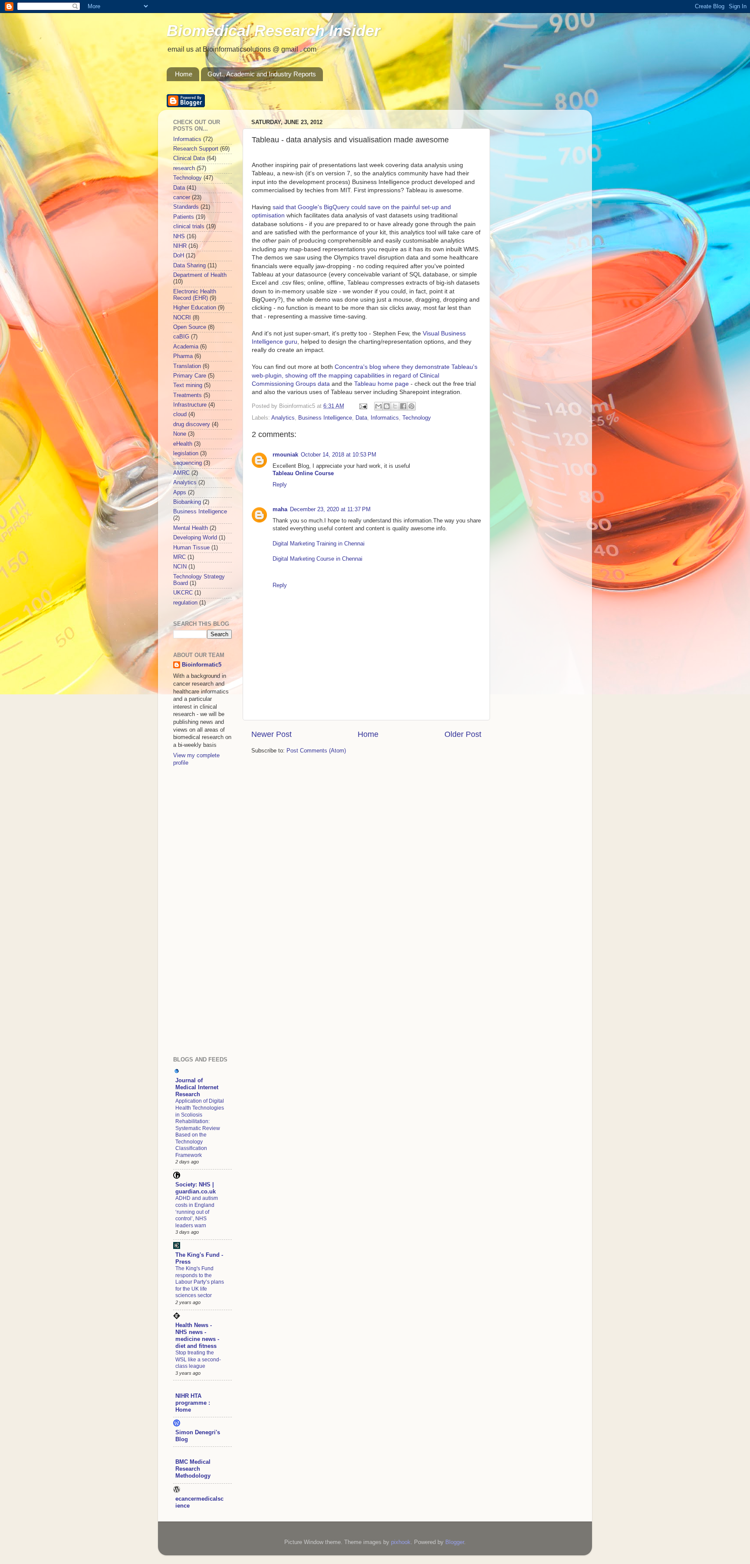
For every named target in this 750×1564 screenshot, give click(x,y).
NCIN (180, 567)
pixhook (401, 1542)
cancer (181, 197)
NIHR (180, 246)
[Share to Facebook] (403, 406)
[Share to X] (395, 406)
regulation (185, 603)
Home (183, 74)
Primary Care (189, 376)
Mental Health (190, 528)
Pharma (183, 356)
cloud (180, 414)
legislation (185, 453)
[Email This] (378, 406)
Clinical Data (189, 158)
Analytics (283, 418)
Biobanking (187, 502)
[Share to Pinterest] (411, 406)
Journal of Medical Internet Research (196, 1087)
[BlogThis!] (386, 406)
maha (280, 509)
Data (361, 418)
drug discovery (191, 424)
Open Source (189, 327)
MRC (179, 557)
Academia (185, 347)
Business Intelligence (325, 418)
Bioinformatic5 (201, 665)
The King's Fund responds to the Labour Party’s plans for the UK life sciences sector (199, 1281)
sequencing (187, 463)
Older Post (462, 734)
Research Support (195, 149)
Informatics (385, 418)
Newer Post (271, 734)
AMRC (181, 473)
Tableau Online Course (303, 473)
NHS (179, 236)
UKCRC (183, 593)
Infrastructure (190, 405)
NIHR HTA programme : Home (192, 1403)
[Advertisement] (208, 910)
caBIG (181, 337)
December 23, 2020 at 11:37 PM (330, 509)
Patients (183, 217)
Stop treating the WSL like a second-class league (198, 1359)
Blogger (454, 1542)
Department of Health (200, 275)
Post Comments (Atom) (316, 751)
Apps (179, 493)
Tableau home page (381, 383)
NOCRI (182, 318)
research (184, 168)
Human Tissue (191, 548)
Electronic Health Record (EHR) (194, 295)
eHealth (182, 444)
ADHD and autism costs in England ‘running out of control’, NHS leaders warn (196, 1211)
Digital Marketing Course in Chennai (317, 559)
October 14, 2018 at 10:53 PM (338, 455)
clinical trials (188, 226)
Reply (280, 485)
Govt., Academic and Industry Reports (261, 74)
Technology (416, 418)
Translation (187, 366)
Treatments (187, 395)
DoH (178, 256)
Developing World (195, 538)
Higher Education (194, 308)
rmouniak (285, 455)
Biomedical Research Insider (273, 30)
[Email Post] (363, 406)
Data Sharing (189, 266)
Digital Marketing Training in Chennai (319, 544)
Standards (186, 207)
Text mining (187, 385)
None (179, 434)
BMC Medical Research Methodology (193, 1469)
